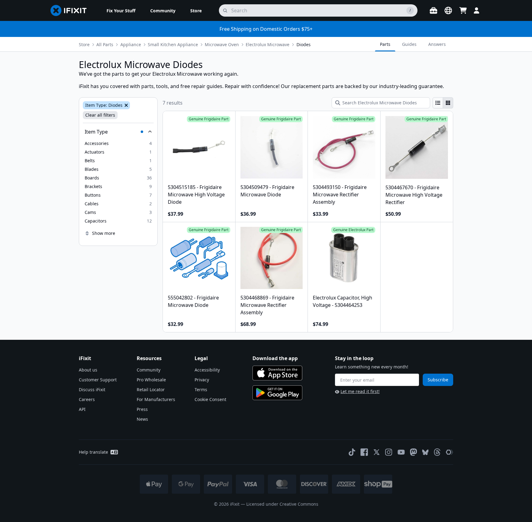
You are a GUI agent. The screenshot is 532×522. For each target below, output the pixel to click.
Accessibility (207, 370)
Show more (103, 233)
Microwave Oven (222, 44)
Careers (87, 399)
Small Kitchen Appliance (173, 44)
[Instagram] (389, 452)
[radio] (438, 102)
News (142, 419)
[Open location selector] (448, 10)
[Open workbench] (433, 10)
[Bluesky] (425, 452)
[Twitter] (376, 452)
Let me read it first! (360, 391)
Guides (409, 44)
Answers (437, 44)
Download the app (275, 358)
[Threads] (437, 452)
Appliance (130, 44)
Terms (201, 389)
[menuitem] (121, 10)
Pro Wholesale (151, 380)
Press (142, 409)
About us (88, 370)
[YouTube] (401, 452)
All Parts (104, 44)
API (82, 409)
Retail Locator (151, 389)
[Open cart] (463, 10)
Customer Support (98, 380)
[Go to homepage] (71, 10)
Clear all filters (100, 115)
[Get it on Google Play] (277, 392)
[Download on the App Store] (277, 373)
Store (84, 44)
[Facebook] (364, 452)
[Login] (477, 10)
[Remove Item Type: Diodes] (125, 105)
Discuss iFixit (92, 389)
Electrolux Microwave (267, 44)
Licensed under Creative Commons (282, 504)
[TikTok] (352, 452)
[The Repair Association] (449, 452)
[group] (443, 102)
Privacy (202, 380)
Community (148, 370)
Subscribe (438, 380)
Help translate (93, 452)
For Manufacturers (156, 399)
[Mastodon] (413, 452)
